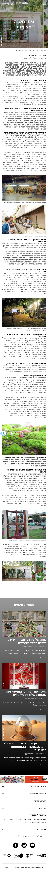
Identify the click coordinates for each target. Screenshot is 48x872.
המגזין (39, 50)
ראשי (44, 50)
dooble (6, 868)
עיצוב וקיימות (30, 50)
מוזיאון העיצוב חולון (37, 786)
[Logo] (22, 3)
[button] (3, 433)
